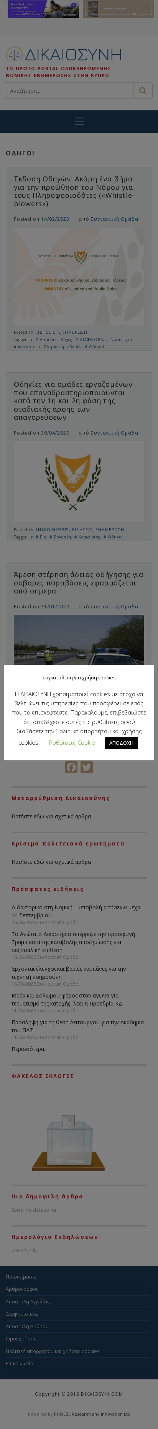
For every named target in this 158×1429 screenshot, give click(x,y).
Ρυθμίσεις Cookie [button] (72, 742)
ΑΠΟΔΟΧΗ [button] (121, 742)
